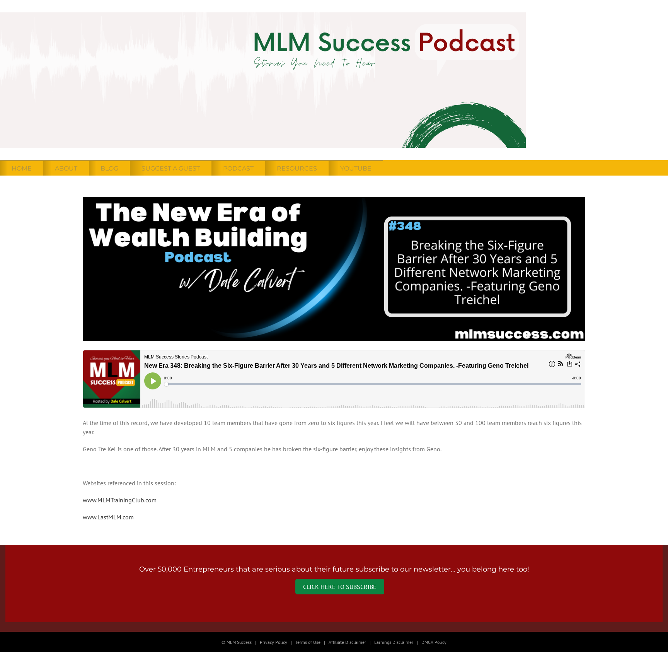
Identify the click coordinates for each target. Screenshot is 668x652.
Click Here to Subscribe (340, 587)
